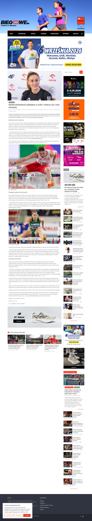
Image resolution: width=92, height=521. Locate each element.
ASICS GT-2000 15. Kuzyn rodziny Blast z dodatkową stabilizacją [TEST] (78, 219)
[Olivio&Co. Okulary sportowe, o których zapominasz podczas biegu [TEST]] (68, 304)
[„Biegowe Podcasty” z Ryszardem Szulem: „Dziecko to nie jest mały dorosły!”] (68, 470)
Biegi (11, 33)
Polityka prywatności (44, 507)
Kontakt (76, 33)
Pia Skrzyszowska (56, 109)
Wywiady (66, 33)
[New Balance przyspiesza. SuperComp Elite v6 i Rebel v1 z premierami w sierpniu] (68, 248)
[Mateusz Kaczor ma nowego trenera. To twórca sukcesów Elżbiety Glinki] (68, 444)
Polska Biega (11, 102)
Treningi (43, 33)
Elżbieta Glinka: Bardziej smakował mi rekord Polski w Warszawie (78, 431)
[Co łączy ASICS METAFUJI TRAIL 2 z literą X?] (68, 265)
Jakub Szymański (35, 109)
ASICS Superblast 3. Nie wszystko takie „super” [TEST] (77, 291)
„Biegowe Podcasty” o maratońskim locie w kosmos (77, 464)
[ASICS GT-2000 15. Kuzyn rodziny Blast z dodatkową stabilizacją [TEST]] (68, 216)
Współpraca (42, 503)
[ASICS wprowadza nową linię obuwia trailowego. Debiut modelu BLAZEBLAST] (68, 279)
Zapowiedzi (22, 33)
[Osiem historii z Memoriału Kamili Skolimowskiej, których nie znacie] (34, 335)
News (69, 184)
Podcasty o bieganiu (70, 372)
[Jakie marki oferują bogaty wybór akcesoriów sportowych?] (68, 224)
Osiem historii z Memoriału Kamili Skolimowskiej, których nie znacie (34, 346)
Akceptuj (27, 515)
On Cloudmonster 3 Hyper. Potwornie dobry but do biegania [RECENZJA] (78, 234)
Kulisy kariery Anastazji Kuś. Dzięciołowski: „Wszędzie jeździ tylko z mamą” (73, 391)
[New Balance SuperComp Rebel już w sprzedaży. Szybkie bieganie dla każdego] (74, 172)
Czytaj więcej (80, 206)
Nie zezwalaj (18, 515)
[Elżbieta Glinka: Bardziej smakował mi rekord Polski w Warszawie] (68, 429)
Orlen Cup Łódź (49, 109)
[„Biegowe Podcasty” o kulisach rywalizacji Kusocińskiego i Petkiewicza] (68, 452)
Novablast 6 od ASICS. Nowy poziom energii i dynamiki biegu (77, 298)
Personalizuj (9, 515)
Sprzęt (33, 33)
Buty (66, 184)
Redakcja (19, 109)
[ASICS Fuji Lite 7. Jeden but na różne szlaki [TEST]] (68, 272)
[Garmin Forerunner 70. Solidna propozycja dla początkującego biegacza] (68, 240)
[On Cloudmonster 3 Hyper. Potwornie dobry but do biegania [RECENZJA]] (68, 232)
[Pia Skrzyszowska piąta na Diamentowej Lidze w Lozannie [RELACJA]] (16, 335)
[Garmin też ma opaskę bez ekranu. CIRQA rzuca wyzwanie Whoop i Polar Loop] (68, 255)
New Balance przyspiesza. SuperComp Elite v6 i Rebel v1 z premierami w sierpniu (78, 250)
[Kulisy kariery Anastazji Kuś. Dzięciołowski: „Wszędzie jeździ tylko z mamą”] (74, 375)
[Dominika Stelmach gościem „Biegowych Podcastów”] (68, 437)
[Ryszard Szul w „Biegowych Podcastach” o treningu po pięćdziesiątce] (68, 421)
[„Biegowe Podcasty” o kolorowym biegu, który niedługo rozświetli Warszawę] (68, 412)
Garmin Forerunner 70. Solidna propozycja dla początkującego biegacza (77, 242)
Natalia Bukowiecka (42, 109)
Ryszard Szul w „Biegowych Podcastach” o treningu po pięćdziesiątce (78, 423)
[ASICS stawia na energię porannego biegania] (68, 209)
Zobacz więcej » (73, 320)
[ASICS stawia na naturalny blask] (68, 313)
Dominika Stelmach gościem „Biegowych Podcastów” (77, 439)
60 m (24, 109)
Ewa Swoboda (28, 109)
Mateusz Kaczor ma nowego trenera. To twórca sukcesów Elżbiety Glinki (78, 447)
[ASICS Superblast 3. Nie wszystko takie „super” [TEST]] (68, 288)
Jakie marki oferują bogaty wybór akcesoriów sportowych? (78, 226)
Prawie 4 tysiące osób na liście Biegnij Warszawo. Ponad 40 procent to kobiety (52, 347)
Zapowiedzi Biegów (12, 111)
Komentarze (55, 33)
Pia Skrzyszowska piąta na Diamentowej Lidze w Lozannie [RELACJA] (15, 346)
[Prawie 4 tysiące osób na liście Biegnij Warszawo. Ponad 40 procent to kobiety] (52, 335)
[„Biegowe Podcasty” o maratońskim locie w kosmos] (68, 462)
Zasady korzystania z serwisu (46, 505)
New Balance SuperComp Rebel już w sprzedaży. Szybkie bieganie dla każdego (74, 189)
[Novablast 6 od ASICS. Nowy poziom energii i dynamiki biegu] (68, 296)
